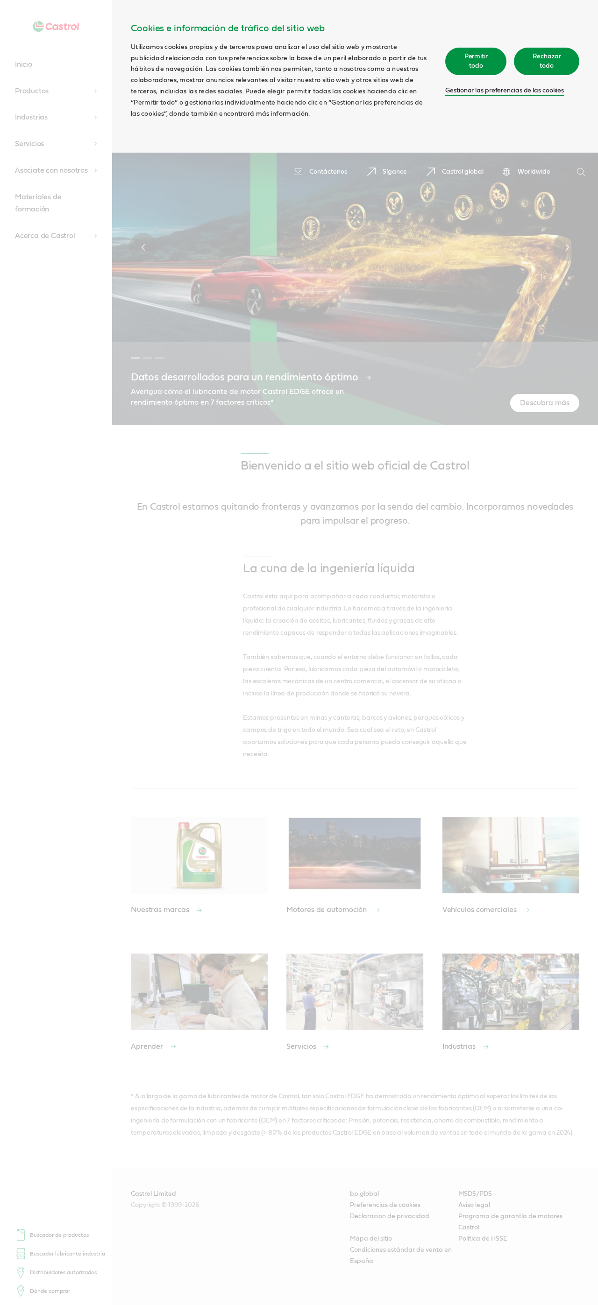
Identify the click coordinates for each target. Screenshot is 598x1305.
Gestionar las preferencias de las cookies (504, 90)
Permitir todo (476, 61)
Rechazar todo (547, 61)
